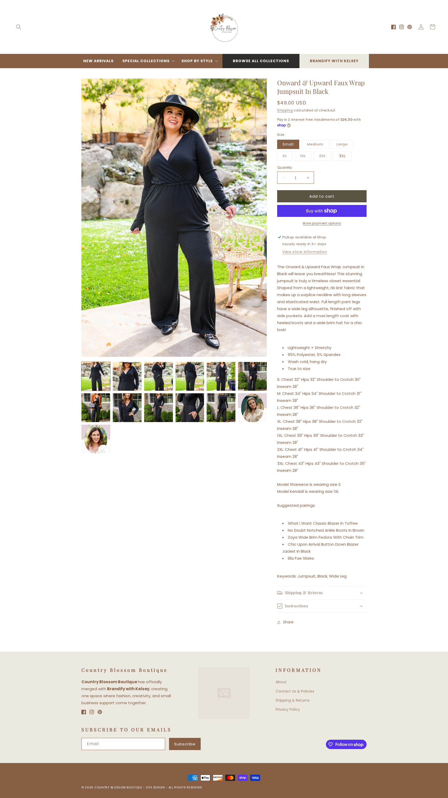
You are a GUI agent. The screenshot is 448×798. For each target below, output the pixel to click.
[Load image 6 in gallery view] (252, 376)
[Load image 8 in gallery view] (127, 407)
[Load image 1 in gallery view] (95, 376)
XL (287, 157)
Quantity (284, 167)
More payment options (322, 223)
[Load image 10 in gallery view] (190, 407)
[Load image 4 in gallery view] (190, 376)
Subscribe (184, 744)
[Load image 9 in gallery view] (158, 407)
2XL (325, 157)
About (281, 682)
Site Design (155, 787)
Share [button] (288, 622)
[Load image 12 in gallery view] (252, 407)
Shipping (285, 110)
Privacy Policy (288, 709)
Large (345, 145)
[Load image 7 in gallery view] (95, 407)
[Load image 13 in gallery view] (95, 439)
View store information (304, 251)
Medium (318, 145)
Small (288, 144)
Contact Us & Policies (295, 691)
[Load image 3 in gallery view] (158, 376)
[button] (18, 27)
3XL (342, 156)
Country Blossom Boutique (118, 787)
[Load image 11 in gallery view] (221, 407)
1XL (305, 157)
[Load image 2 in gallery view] (127, 376)
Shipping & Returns (293, 700)
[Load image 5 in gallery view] (221, 376)
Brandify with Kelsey (334, 60)
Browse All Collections (261, 60)
